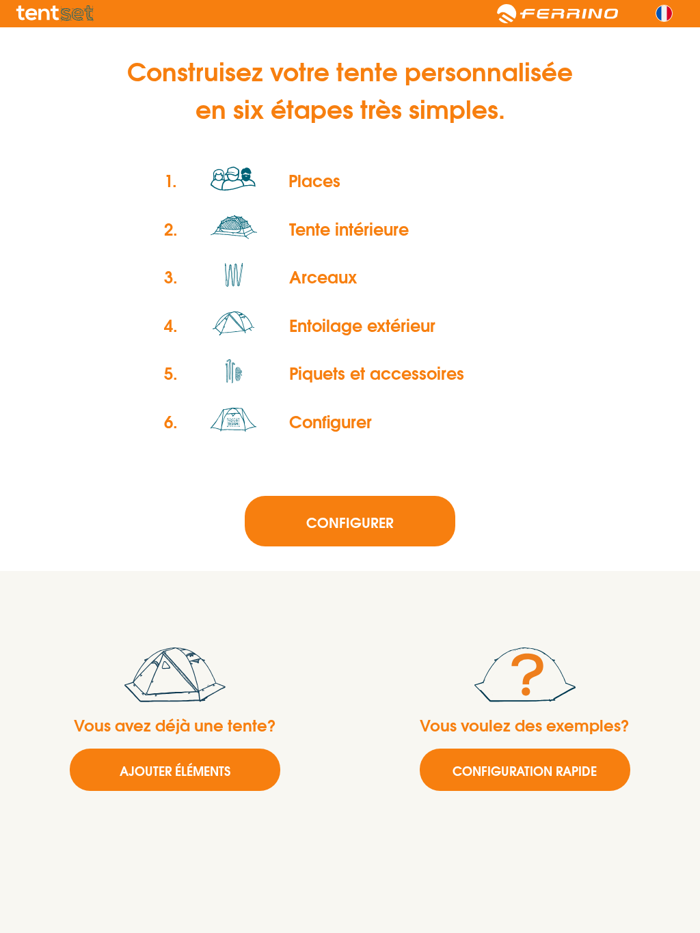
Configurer (350, 521)
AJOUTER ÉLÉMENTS (175, 770)
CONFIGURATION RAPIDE (525, 770)
